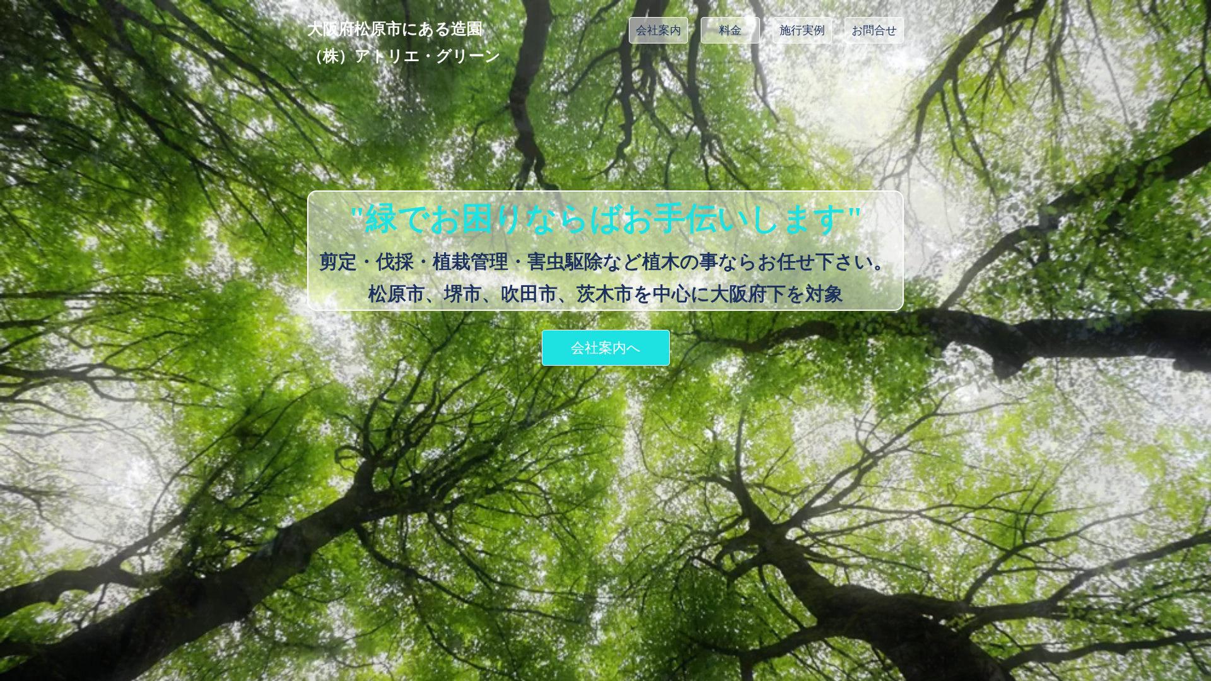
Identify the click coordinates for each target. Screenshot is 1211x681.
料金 (730, 30)
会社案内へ (606, 348)
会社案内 (658, 30)
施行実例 (802, 30)
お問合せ (874, 30)
